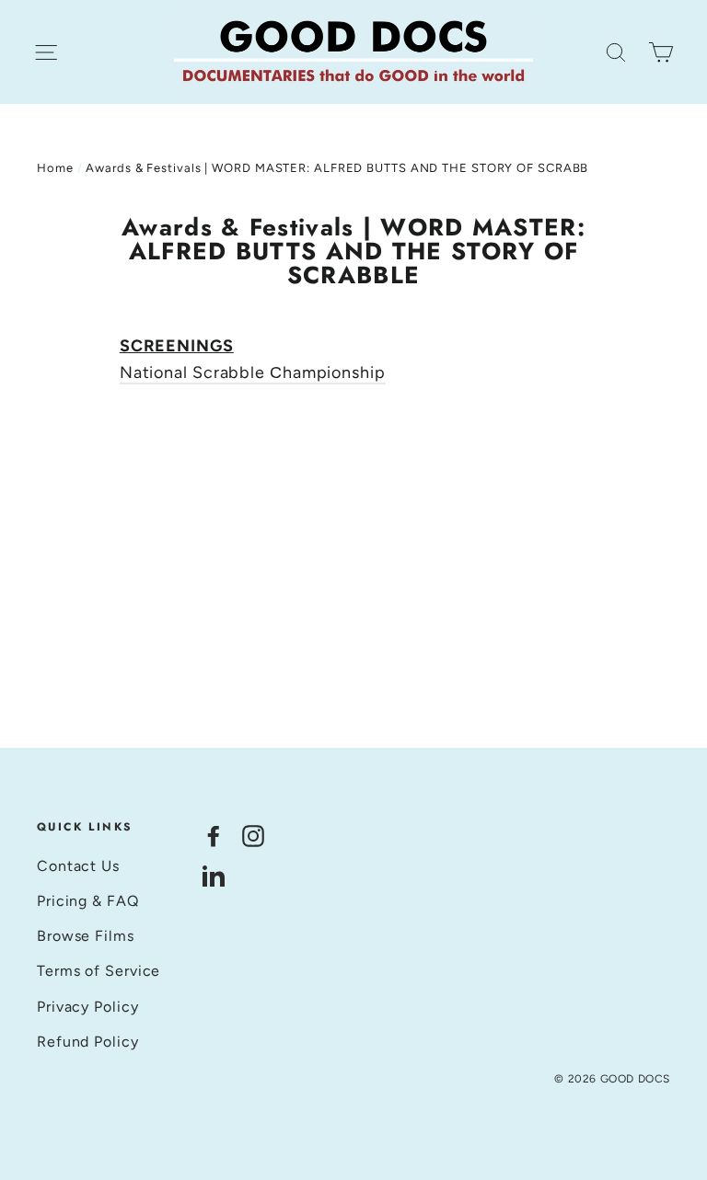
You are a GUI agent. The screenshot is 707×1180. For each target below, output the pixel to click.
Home (55, 168)
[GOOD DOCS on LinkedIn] (214, 875)
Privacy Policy (88, 1006)
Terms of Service (98, 971)
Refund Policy (88, 1041)
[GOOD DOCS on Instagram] (253, 834)
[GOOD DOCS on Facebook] (214, 834)
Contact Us (78, 866)
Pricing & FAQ (88, 901)
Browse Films (85, 936)
